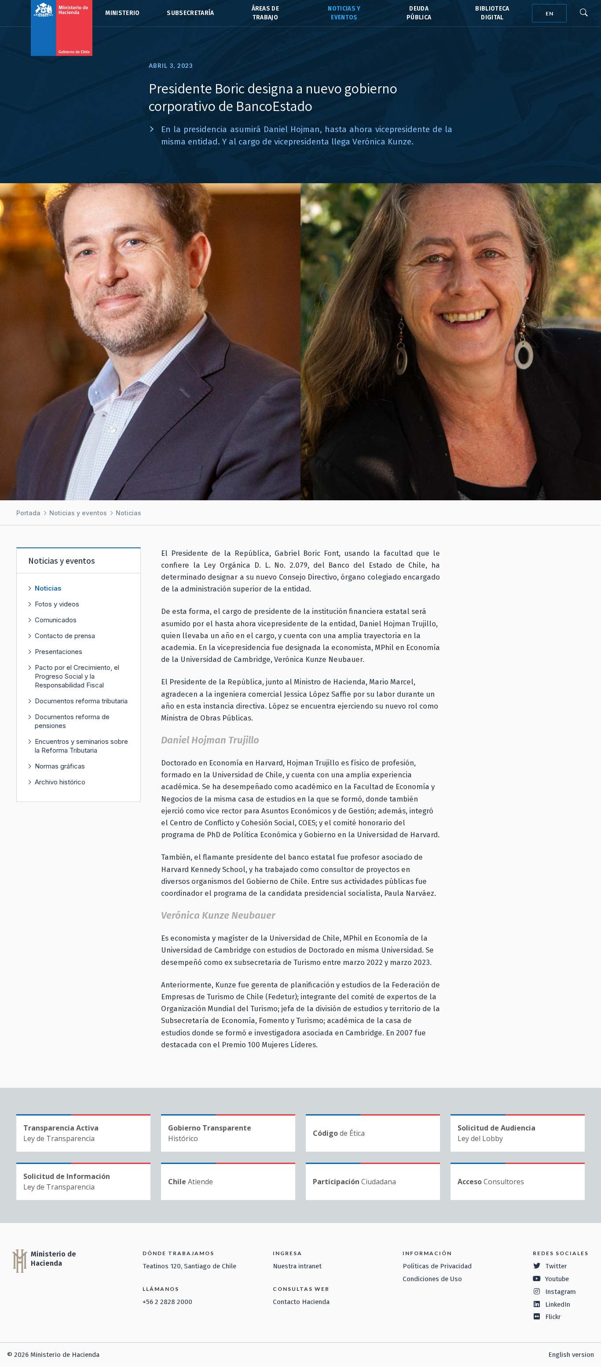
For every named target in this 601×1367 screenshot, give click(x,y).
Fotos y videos (57, 604)
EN (549, 13)
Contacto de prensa (65, 636)
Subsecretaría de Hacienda (190, 13)
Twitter (556, 1266)
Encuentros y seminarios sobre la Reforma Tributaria (81, 745)
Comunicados (56, 620)
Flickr (553, 1317)
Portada (28, 513)
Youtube (557, 1279)
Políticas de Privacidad (437, 1266)
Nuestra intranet (297, 1266)
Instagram (560, 1292)
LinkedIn (557, 1304)
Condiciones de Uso (432, 1279)
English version (571, 1355)
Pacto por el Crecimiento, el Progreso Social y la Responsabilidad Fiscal (77, 676)
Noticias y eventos (78, 513)
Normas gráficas (60, 766)
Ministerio (122, 13)
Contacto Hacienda (301, 1302)
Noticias (128, 513)
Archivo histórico (60, 782)
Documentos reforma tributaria (81, 701)
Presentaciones (58, 651)
